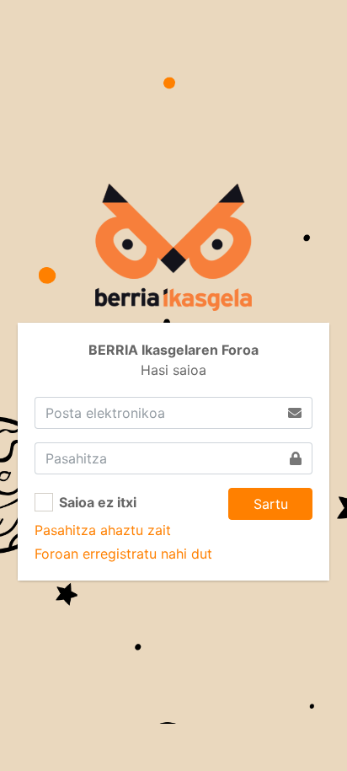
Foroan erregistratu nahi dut (123, 553)
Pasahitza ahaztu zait (103, 530)
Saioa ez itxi (97, 502)
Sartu (271, 503)
